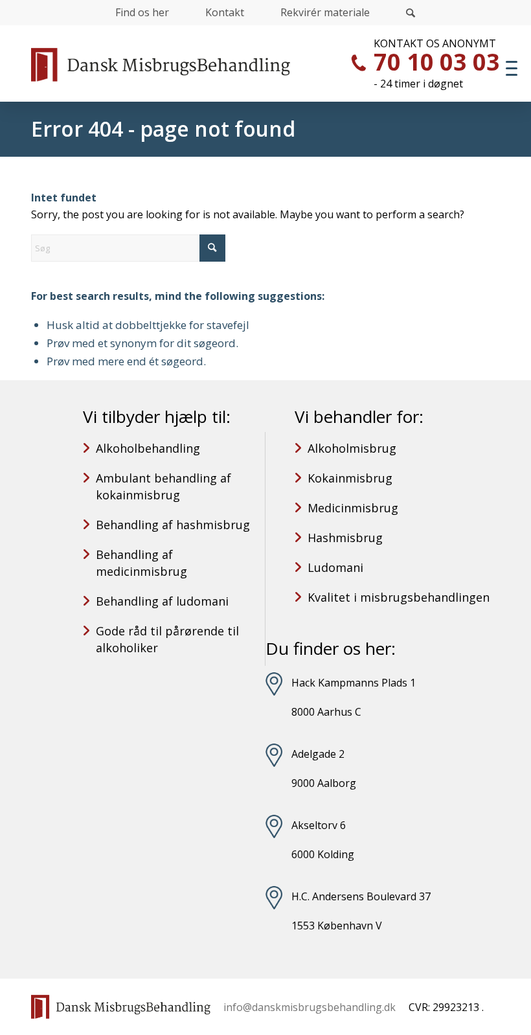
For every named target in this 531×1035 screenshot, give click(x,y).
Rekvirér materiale (325, 12)
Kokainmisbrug (350, 478)
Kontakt (224, 12)
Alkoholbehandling (148, 448)
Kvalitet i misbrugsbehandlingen (399, 597)
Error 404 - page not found (163, 128)
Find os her (142, 12)
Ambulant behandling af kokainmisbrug (163, 486)
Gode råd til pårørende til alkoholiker (167, 639)
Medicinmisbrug (353, 508)
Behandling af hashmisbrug (173, 524)
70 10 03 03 (437, 62)
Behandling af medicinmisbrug (141, 563)
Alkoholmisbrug (352, 448)
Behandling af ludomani (162, 601)
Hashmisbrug (345, 537)
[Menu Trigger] (511, 68)
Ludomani (335, 567)
